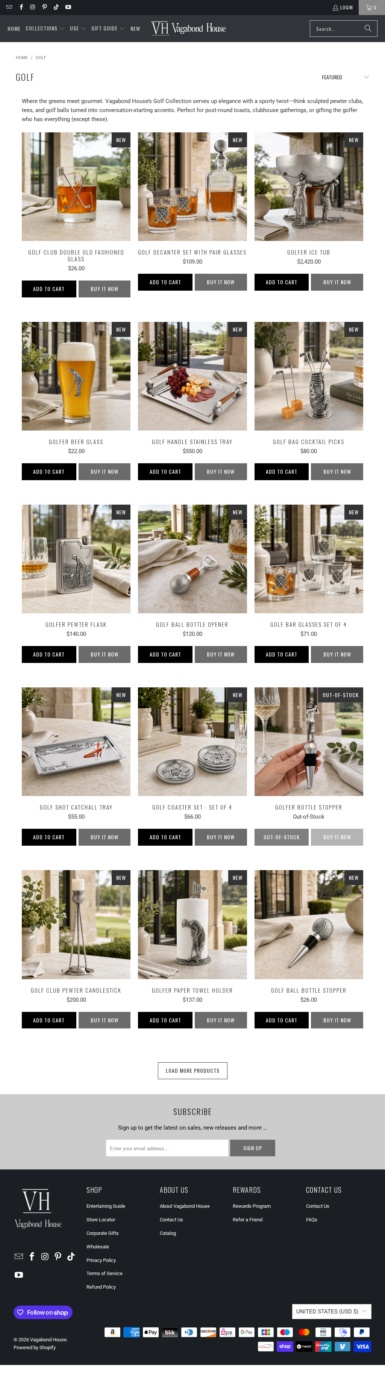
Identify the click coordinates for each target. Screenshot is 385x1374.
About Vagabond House (185, 1206)
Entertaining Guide (105, 1206)
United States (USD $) (327, 1311)
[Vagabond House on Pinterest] (44, 7)
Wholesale (97, 1247)
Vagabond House (48, 1339)
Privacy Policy (101, 1260)
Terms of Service (104, 1273)
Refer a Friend (247, 1219)
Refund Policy (101, 1287)
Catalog (168, 1233)
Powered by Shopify (35, 1347)
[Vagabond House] (188, 28)
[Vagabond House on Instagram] (32, 7)
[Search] (368, 28)
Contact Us (171, 1219)
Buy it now (104, 289)
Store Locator (100, 1219)
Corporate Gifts (102, 1233)
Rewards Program (252, 1206)
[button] (45, 28)
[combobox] (343, 28)
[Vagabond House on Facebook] (20, 7)
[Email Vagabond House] (9, 7)
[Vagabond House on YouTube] (67, 7)
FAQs (311, 1219)
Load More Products (193, 1070)
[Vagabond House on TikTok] (56, 7)
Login (346, 7)
